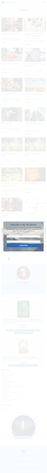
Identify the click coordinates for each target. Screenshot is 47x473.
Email (8, 239)
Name (8, 234)
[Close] (42, 223)
